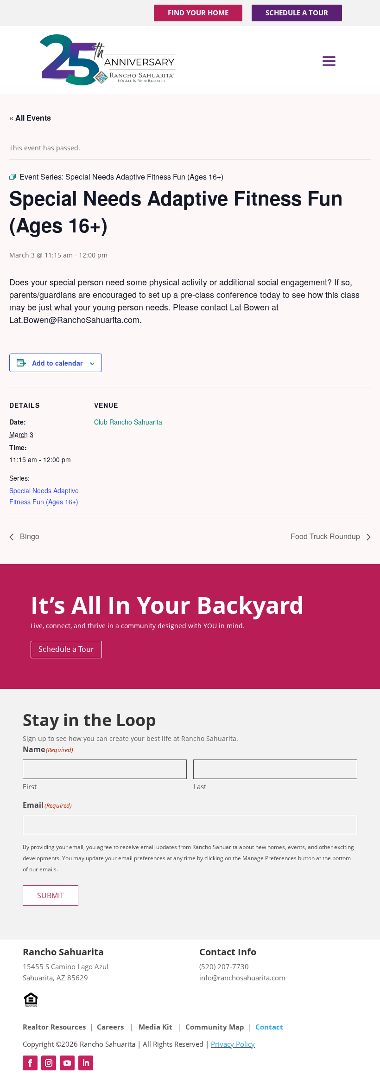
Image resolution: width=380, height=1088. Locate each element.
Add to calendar (57, 362)
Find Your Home (198, 12)
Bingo (28, 536)
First (30, 786)
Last (199, 786)
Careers (111, 1026)
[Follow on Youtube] (67, 1063)
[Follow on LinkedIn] (85, 1063)
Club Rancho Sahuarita (128, 421)
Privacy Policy (233, 1044)
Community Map (214, 1026)
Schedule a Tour (297, 12)
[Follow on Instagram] (48, 1063)
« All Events (30, 117)
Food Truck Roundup (326, 536)
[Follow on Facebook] (30, 1063)
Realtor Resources (54, 1026)
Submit (50, 895)
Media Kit (155, 1026)
